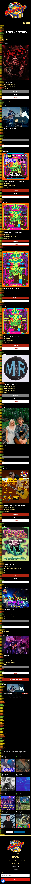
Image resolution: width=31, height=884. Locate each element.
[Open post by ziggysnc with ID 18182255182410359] (23, 803)
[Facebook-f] (24, 23)
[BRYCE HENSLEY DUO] (15, 690)
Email (2, 872)
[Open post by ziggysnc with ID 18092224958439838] (8, 821)
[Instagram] (27, 23)
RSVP (15, 94)
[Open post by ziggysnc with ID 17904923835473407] (8, 803)
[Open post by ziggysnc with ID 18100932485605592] (23, 784)
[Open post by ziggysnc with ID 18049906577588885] (23, 765)
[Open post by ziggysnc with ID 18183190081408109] (23, 821)
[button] (8, 22)
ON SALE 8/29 (15, 91)
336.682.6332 (15, 863)
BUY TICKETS (24, 693)
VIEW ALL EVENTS (15, 679)
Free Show (15, 139)
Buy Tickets (15, 190)
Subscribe (15, 879)
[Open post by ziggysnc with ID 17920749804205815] (8, 765)
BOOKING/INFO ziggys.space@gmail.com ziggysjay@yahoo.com (15, 860)
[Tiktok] (29, 23)
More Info (16, 97)
